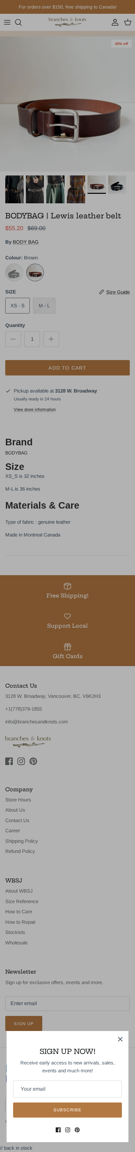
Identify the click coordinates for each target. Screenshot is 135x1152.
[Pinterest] (77, 1129)
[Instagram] (67, 1129)
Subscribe (67, 1109)
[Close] (120, 1039)
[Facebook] (58, 1129)
